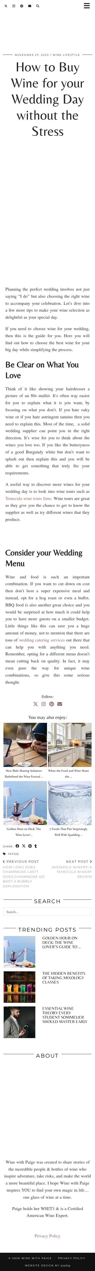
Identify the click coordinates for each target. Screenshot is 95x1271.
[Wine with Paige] (47, 31)
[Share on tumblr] (35, 846)
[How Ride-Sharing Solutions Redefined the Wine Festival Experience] (25, 745)
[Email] (29, 6)
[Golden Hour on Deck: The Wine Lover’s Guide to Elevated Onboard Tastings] (25, 803)
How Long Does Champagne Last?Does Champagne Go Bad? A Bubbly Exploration (24, 874)
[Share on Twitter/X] (24, 846)
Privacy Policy (47, 1236)
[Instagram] (13, 6)
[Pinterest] (21, 6)
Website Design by (47, 1265)
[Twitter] (6, 6)
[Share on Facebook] (17, 846)
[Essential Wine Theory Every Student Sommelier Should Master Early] (19, 1022)
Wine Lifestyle (66, 55)
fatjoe (13, 854)
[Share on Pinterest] (30, 846)
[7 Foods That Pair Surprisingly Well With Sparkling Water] (70, 803)
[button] (88, 6)
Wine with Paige (36, 1258)
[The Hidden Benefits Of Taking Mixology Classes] (19, 987)
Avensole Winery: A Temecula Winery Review (72, 869)
